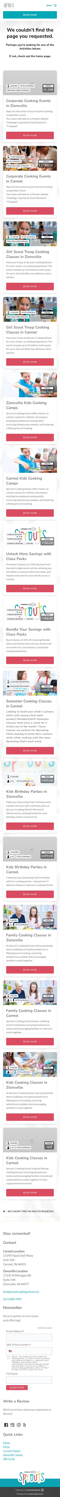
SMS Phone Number (18, 1345)
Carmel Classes (11, 1451)
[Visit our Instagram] (19, 1425)
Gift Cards (9, 1459)
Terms (40, 1370)
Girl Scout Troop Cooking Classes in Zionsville (27, 254)
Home (6, 1443)
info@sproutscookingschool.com (21, 1291)
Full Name (12, 1373)
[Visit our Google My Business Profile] (12, 1425)
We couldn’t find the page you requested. (31, 1211)
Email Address (15, 1331)
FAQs (6, 1447)
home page (43, 56)
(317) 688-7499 (12, 1299)
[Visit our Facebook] (6, 1425)
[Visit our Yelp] (24, 1425)
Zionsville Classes (13, 1455)
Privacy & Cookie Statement (30, 1494)
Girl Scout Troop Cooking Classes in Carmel (27, 330)
